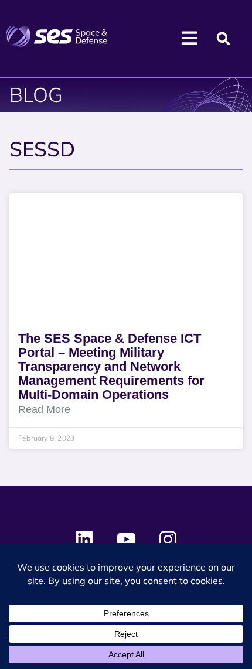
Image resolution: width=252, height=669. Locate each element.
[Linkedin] (84, 539)
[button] (223, 39)
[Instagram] (167, 539)
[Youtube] (126, 539)
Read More (44, 409)
